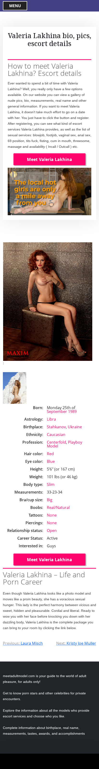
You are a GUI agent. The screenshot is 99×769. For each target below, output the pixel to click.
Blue (51, 461)
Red (50, 453)
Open (52, 530)
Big (49, 499)
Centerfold (56, 442)
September (57, 411)
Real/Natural (58, 507)
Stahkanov (56, 426)
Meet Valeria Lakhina (49, 159)
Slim (51, 484)
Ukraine (75, 426)
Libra (51, 419)
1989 (72, 411)
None (52, 515)
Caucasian (56, 434)
